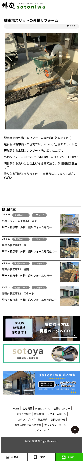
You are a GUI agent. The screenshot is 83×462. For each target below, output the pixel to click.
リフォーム (39, 215)
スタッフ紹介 (24, 413)
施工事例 (43, 419)
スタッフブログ (26, 419)
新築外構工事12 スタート (18, 293)
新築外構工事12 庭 (14, 245)
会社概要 (27, 408)
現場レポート (21, 215)
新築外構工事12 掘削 (15, 269)
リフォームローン (56, 413)
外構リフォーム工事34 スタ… (20, 221)
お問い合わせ (58, 419)
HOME (16, 408)
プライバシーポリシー (56, 425)
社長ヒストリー (61, 408)
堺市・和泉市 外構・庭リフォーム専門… (27, 227)
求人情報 (39, 413)
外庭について (42, 408)
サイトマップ (41, 430)
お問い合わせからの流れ (28, 425)
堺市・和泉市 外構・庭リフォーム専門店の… (29, 251)
